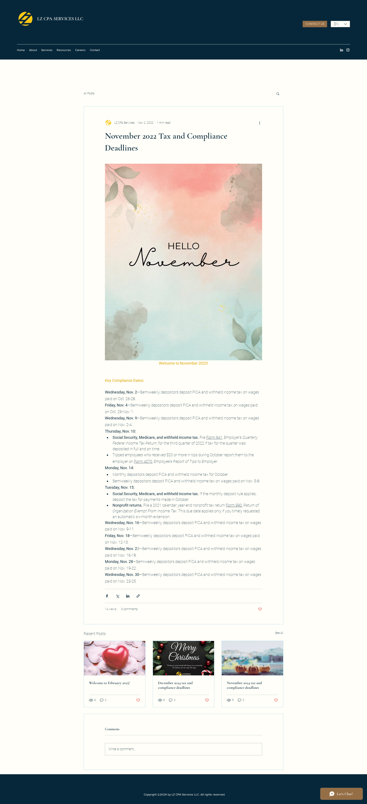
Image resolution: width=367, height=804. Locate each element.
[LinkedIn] (341, 50)
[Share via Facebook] (107, 596)
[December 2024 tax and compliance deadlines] (183, 658)
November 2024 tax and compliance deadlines (244, 685)
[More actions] (259, 122)
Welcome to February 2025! (109, 682)
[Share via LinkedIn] (128, 596)
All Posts (89, 93)
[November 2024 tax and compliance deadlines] (252, 658)
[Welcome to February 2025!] (114, 658)
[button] (315, 24)
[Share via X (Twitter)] (117, 596)
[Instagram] (348, 50)
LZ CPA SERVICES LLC (60, 18)
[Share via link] (138, 596)
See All (279, 633)
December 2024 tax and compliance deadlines (175, 685)
